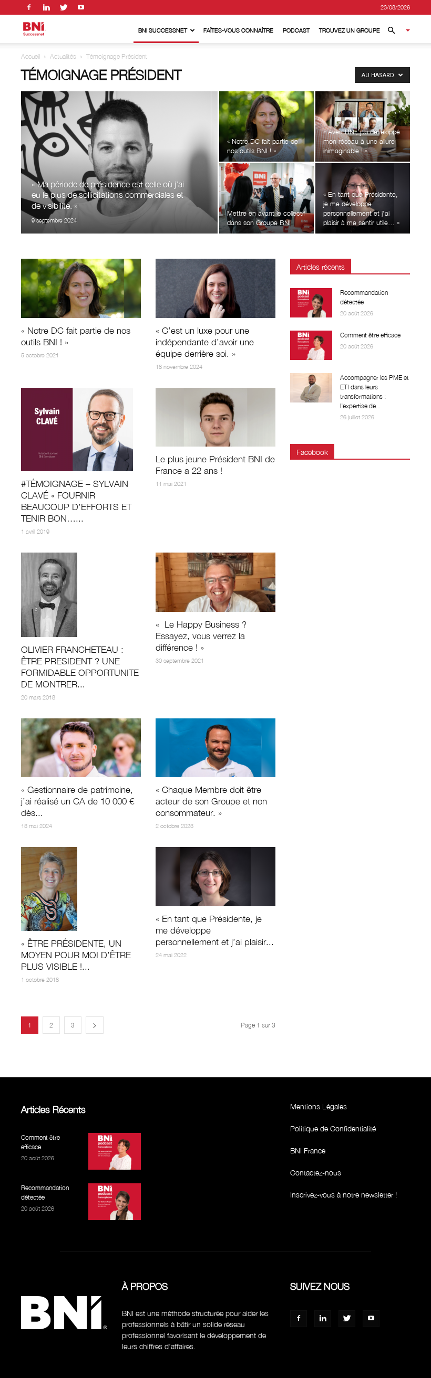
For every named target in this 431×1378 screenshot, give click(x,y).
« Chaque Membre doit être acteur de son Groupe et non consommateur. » (211, 801)
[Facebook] (29, 7)
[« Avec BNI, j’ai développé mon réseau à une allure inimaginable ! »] (362, 126)
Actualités (63, 56)
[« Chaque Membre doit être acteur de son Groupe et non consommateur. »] (215, 748)
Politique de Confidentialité (333, 1128)
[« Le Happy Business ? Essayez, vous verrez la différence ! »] (215, 582)
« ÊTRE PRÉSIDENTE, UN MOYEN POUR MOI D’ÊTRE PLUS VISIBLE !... (76, 955)
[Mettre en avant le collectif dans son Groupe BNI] (266, 198)
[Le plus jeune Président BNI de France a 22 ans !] (215, 417)
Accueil (30, 56)
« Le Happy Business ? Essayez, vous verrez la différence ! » (201, 636)
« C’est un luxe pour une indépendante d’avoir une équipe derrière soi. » (205, 342)
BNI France (307, 1150)
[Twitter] (63, 7)
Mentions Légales (318, 1106)
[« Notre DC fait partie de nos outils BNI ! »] (266, 126)
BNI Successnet (162, 30)
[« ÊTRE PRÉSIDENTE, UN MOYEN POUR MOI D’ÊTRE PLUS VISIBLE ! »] (81, 889)
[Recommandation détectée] (311, 302)
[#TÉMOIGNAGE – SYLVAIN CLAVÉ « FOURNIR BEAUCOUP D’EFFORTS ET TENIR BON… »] (81, 430)
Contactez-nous (315, 1172)
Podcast (296, 30)
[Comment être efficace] (311, 345)
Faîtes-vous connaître (238, 30)
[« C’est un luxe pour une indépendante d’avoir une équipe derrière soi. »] (215, 288)
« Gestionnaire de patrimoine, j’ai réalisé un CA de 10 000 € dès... (77, 801)
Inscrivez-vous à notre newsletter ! (343, 1194)
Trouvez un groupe (349, 30)
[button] (394, 31)
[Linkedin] (46, 7)
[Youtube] (81, 7)
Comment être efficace (370, 335)
